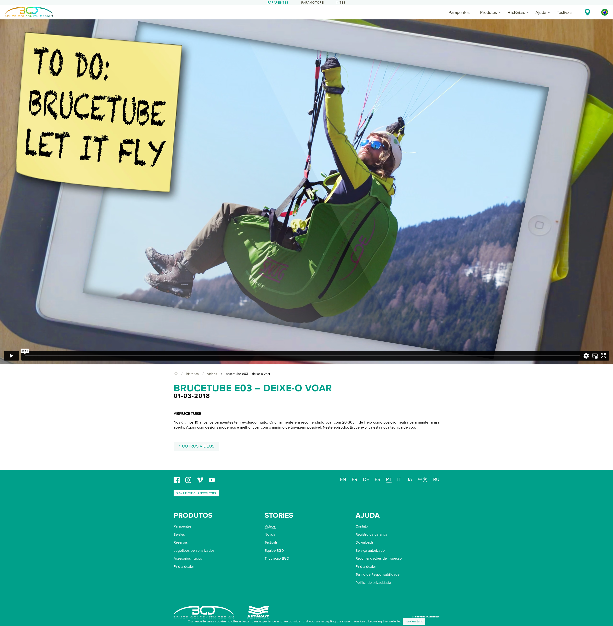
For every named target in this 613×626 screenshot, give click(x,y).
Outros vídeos (197, 446)
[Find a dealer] (587, 12)
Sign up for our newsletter (196, 493)
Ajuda (540, 12)
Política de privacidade (373, 582)
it (399, 479)
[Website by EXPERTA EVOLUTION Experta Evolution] (425, 616)
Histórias (516, 12)
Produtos (488, 12)
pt (389, 479)
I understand (414, 621)
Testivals (564, 12)
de (366, 479)
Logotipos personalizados (194, 550)
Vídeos (270, 526)
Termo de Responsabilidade (377, 574)
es (377, 479)
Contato (362, 526)
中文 (422, 479)
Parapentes (278, 3)
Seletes (179, 534)
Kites (341, 3)
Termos (197, 558)
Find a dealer (184, 566)
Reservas (181, 542)
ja (409, 479)
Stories (279, 515)
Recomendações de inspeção (379, 558)
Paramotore (312, 3)
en (343, 479)
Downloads (365, 542)
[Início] (176, 374)
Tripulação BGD (277, 558)
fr (354, 479)
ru (436, 479)
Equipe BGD (274, 550)
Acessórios (182, 558)
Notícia (270, 534)
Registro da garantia (371, 534)
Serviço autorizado (370, 550)
